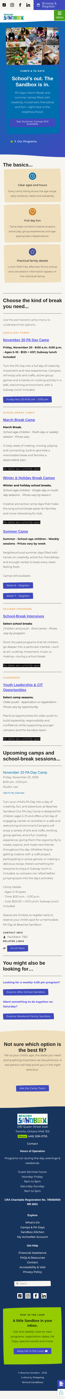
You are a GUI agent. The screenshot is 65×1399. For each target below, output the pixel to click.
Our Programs (27, 141)
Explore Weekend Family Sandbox (28, 1016)
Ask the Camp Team (32, 1088)
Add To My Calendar (13, 793)
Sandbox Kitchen (32, 1232)
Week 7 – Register (18, 595)
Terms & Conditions (32, 1382)
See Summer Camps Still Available (32, 123)
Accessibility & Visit (33, 1267)
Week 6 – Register (18, 585)
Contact (32, 1143)
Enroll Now (18, 948)
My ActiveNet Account (32, 1237)
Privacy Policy (32, 1272)
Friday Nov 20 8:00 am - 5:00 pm (27, 399)
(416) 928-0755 (37, 1136)
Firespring (38, 1377)
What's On (32, 1222)
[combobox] (32, 1283)
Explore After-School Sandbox (25, 992)
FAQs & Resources (32, 1257)
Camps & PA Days (32, 1227)
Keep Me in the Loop (30, 1351)
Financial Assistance (32, 1253)
